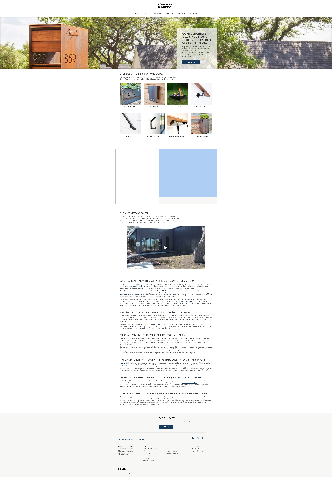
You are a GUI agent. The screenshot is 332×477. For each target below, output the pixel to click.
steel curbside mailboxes (137, 286)
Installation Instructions (150, 448)
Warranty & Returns (173, 453)
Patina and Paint (148, 456)
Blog (144, 463)
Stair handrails (124, 363)
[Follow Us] (193, 439)
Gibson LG (173, 324)
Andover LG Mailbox (129, 326)
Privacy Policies (172, 456)
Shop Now (191, 62)
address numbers (182, 338)
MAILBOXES (169, 13)
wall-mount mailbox (176, 315)
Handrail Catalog (147, 453)
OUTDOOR (157, 13)
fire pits (155, 387)
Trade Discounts (172, 451)
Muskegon (135, 439)
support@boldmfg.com (199, 451)
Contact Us (146, 458)
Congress (191, 353)
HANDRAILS (181, 13)
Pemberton (168, 353)
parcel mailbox (169, 295)
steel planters (130, 387)
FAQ (144, 451)
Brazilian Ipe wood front (133, 295)
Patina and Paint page (188, 301)
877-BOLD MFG (197, 448)
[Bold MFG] (165, 6)
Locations (121, 439)
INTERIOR (146, 13)
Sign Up (166, 427)
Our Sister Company (149, 460)
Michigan (128, 439)
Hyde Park (158, 324)
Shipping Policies (172, 449)
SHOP (136, 13)
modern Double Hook (189, 383)
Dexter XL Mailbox (163, 291)
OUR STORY (193, 13)
